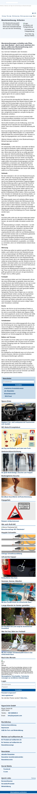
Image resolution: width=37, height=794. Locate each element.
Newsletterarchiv (9, 393)
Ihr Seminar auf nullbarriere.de (11, 742)
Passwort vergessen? (8, 693)
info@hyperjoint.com (15, 715)
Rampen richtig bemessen (10, 521)
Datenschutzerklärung (8, 725)
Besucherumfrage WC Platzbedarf (12, 529)
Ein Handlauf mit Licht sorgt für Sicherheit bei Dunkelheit (16, 627)
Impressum (5, 727)
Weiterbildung (6, 786)
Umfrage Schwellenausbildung (11, 553)
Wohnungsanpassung (25, 16)
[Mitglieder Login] (26, 2)
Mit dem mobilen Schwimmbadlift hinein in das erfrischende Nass (17, 653)
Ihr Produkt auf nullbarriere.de (11, 739)
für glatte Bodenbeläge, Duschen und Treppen (17, 472)
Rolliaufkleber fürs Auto (9, 578)
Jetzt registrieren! (7, 695)
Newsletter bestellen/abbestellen (12, 757)
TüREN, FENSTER (21, 11)
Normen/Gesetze (6, 781)
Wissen (8, 16)
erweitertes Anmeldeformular (13, 388)
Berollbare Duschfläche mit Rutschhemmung (16, 497)
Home (3, 16)
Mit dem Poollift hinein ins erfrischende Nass (16, 602)
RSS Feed (8, 396)
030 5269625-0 (13, 713)
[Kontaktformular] (29, 2)
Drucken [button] (35, 20)
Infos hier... (24, 698)
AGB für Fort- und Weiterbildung (12, 730)
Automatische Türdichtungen (24, 13)
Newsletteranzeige (7, 745)
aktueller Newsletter (8, 754)
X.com (6, 771)
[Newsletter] (23, 2)
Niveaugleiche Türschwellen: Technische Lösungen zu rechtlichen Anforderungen (15, 677)
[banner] (18, 10)
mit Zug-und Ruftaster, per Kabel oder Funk (16, 448)
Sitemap (33, 778)
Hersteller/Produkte (7, 783)
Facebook (7, 769)
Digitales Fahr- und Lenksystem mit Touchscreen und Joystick (17, 423)
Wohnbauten (15, 16)
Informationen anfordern (18, 792)
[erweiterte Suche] (20, 3)
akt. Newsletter (9, 391)
